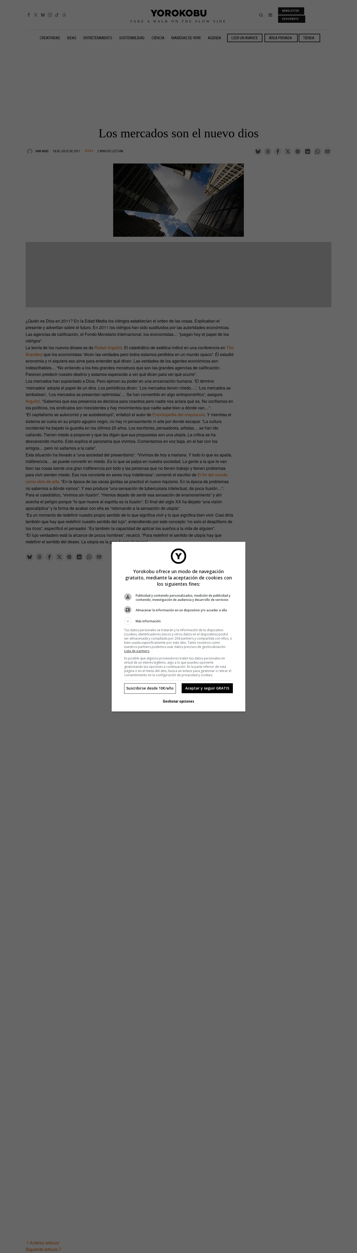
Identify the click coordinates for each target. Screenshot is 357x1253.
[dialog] (178, 627)
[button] (178, 621)
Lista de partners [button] (136, 651)
